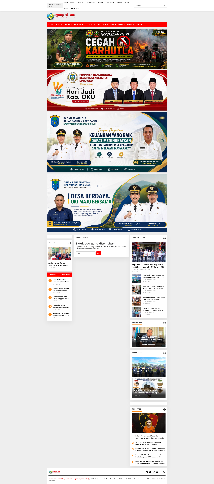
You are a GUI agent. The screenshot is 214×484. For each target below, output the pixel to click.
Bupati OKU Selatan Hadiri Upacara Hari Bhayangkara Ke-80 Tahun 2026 (148, 265)
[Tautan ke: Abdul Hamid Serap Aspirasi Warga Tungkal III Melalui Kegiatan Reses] (59, 253)
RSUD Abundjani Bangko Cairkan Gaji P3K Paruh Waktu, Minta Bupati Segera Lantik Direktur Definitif (61, 306)
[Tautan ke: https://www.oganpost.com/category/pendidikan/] (164, 323)
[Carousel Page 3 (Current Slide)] (149, 344)
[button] (165, 5)
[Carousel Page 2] (146, 344)
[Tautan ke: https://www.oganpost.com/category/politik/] (69, 243)
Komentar (66, 275)
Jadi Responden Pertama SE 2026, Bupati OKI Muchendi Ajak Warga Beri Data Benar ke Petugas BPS (153, 287)
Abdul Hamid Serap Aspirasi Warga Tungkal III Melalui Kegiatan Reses (59, 264)
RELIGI (161, 479)
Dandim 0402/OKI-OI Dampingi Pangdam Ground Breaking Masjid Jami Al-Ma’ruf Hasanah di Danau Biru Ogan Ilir (150, 450)
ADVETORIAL (118, 479)
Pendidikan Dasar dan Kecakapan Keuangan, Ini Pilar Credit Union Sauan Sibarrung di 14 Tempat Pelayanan (148, 336)
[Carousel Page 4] (151, 344)
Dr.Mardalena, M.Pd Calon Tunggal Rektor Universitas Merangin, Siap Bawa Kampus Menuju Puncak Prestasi (61, 298)
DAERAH (108, 479)
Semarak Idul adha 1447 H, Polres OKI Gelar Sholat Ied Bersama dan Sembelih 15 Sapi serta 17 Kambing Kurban (150, 462)
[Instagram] (153, 472)
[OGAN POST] (61, 16)
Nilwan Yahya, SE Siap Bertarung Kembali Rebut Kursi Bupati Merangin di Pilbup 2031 (61, 289)
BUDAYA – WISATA (150, 479)
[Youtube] (157, 472)
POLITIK (128, 479)
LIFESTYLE (51, 481)
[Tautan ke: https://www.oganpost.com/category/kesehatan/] (164, 353)
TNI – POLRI (137, 479)
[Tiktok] (160, 472)
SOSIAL (93, 479)
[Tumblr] (150, 472)
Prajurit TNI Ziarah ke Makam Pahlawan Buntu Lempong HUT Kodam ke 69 (150, 456)
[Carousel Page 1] (143, 344)
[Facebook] (146, 472)
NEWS (101, 479)
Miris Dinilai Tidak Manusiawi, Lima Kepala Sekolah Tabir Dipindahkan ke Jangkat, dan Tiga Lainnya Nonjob (62, 281)
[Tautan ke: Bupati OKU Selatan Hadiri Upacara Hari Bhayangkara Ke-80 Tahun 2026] (149, 252)
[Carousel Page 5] (154, 344)
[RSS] (164, 472)
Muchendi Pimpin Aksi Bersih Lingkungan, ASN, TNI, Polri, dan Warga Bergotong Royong (153, 276)
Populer (53, 275)
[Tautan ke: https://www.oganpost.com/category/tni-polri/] (164, 409)
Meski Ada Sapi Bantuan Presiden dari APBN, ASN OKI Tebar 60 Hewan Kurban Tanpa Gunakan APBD (153, 309)
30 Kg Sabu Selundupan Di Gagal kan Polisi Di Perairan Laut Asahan (149, 443)
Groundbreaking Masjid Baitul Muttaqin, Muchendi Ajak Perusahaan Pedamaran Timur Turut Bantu (154, 298)
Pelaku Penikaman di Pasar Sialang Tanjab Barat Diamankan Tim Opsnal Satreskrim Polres (149, 437)
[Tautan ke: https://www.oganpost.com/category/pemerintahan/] (164, 238)
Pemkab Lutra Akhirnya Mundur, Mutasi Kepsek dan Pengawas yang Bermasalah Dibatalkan (62, 314)
